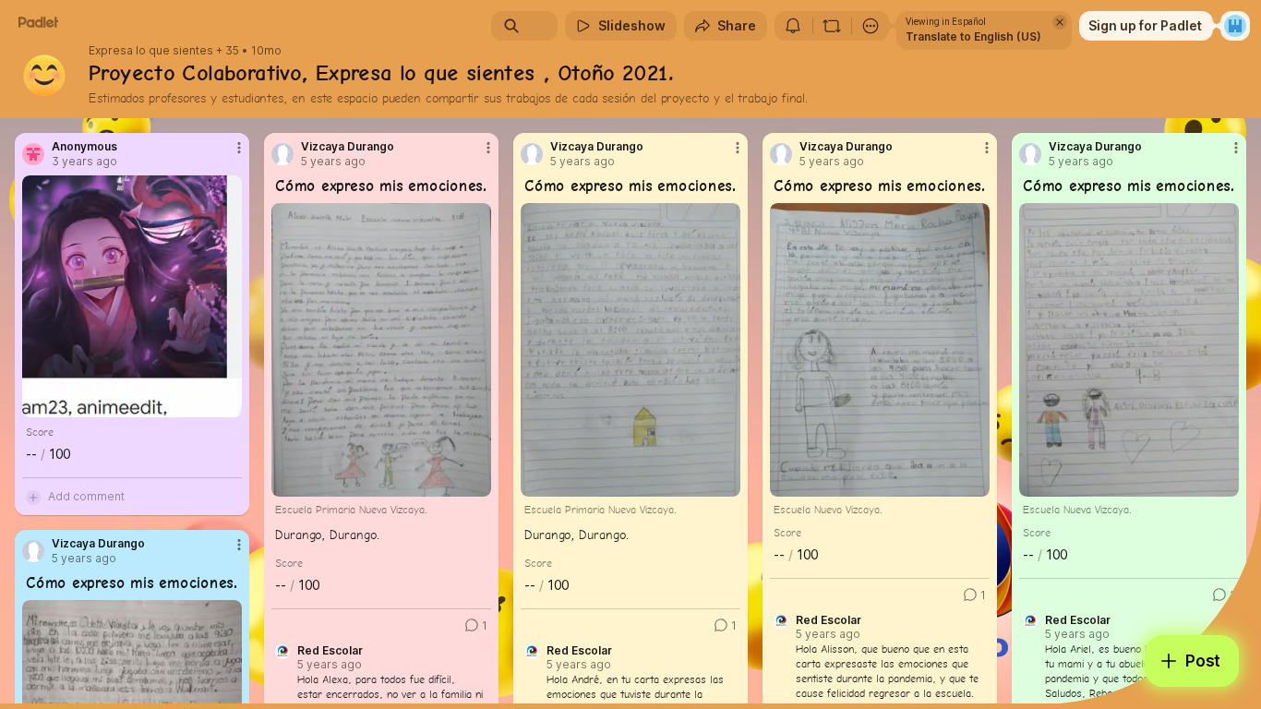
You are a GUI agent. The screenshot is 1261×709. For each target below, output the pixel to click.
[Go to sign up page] (1235, 26)
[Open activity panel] (793, 26)
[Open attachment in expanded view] (132, 296)
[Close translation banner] (1059, 22)
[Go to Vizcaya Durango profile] (282, 154)
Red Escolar (330, 650)
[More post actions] (239, 148)
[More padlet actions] (870, 26)
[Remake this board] (831, 26)
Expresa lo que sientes (151, 50)
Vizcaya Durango (347, 146)
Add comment (86, 496)
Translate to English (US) (973, 36)
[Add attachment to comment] (33, 496)
